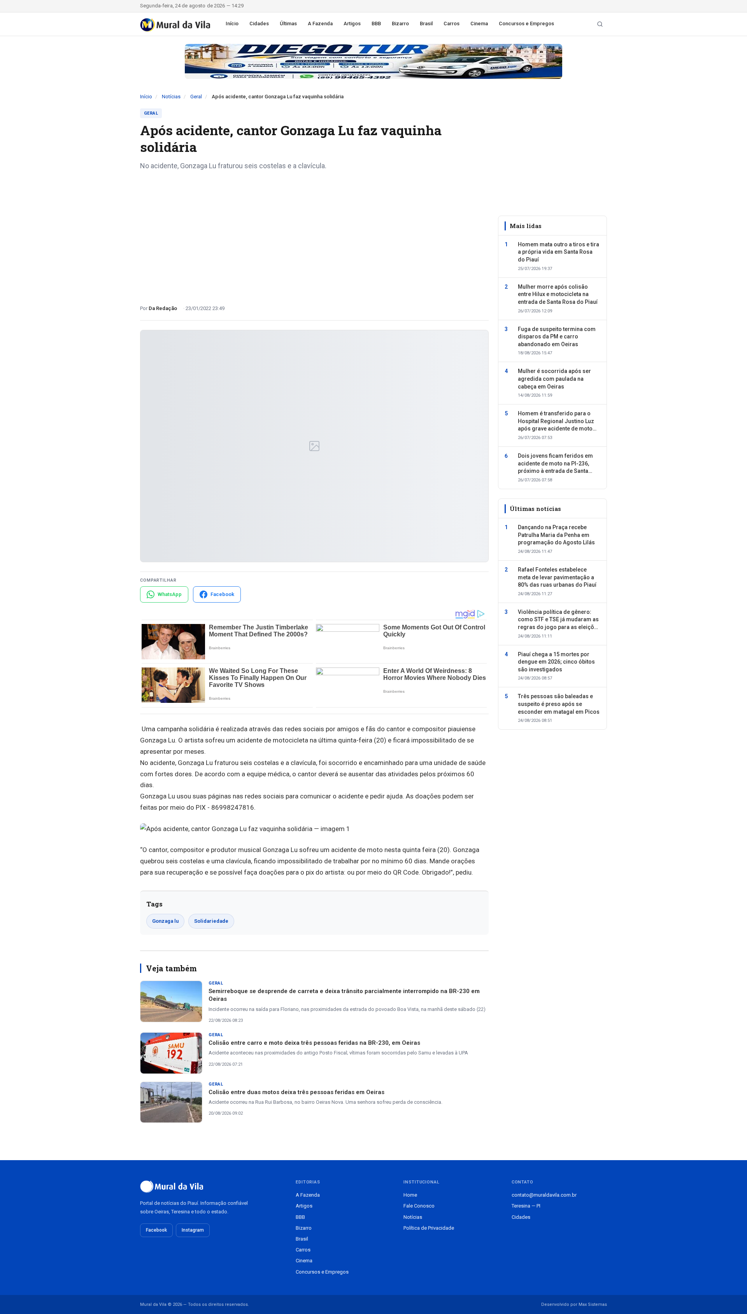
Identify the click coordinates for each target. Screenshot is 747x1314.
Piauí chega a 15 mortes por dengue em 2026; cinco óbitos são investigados (556, 662)
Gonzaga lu (165, 921)
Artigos (352, 23)
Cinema (479, 23)
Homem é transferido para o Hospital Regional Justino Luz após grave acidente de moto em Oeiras (556, 422)
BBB (376, 23)
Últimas (288, 23)
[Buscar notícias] (600, 24)
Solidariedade (211, 921)
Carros (451, 23)
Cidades (259, 23)
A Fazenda (320, 23)
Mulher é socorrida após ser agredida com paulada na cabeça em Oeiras (554, 379)
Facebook (156, 1230)
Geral (196, 96)
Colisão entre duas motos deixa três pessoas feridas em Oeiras (296, 1092)
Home (410, 1195)
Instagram (193, 1230)
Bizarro (400, 23)
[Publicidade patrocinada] (373, 61)
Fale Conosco (419, 1206)
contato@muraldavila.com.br (544, 1195)
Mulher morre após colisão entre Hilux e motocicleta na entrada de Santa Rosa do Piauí (558, 294)
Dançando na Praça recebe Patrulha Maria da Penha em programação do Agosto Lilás (556, 535)
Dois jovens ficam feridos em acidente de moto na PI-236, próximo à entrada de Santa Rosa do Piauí (555, 464)
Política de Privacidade (428, 1228)
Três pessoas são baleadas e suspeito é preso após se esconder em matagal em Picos (559, 704)
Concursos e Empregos (526, 23)
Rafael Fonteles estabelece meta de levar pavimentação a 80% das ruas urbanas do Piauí (557, 577)
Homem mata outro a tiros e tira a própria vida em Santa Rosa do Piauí (558, 252)
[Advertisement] (314, 234)
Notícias (171, 96)
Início (232, 23)
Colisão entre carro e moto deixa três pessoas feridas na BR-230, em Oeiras (314, 1042)
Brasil (426, 23)
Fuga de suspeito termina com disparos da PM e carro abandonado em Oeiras (557, 336)
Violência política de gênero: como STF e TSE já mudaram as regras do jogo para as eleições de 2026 (559, 620)
